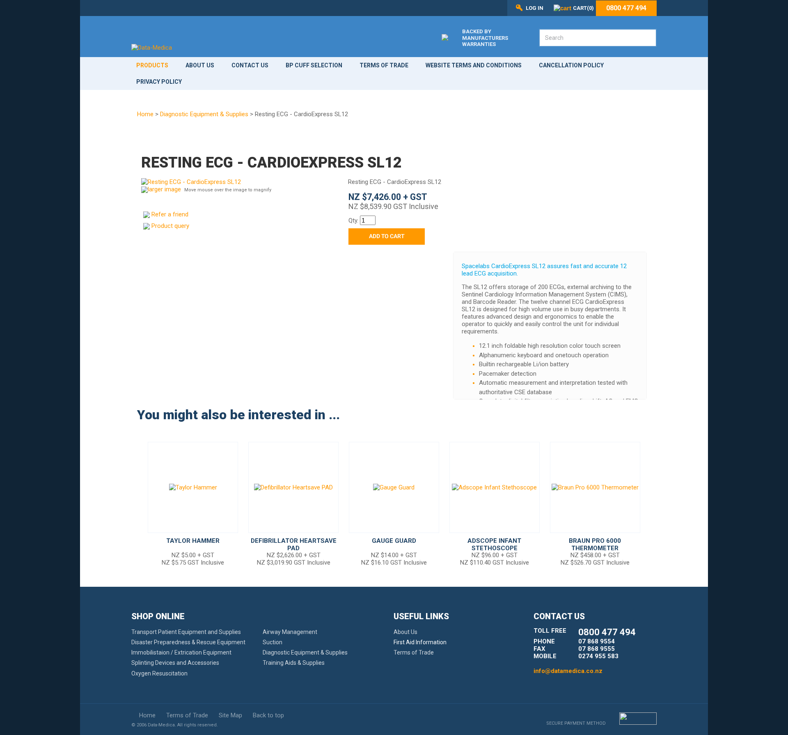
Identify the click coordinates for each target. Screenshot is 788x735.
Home (145, 114)
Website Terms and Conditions (474, 65)
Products (152, 65)
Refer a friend (169, 214)
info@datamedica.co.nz (568, 671)
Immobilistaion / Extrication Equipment (181, 652)
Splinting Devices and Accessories (175, 662)
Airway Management (290, 632)
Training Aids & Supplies (294, 662)
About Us (200, 65)
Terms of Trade (384, 65)
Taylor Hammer (193, 540)
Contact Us (249, 65)
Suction (272, 642)
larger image (164, 189)
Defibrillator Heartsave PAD (294, 544)
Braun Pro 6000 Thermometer (595, 544)
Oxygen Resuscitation (159, 673)
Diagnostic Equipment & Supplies (204, 114)
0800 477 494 (626, 8)
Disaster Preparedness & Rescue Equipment (188, 642)
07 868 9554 (596, 641)
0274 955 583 (598, 656)
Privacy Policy (159, 81)
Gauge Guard (394, 540)
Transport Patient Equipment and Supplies (186, 632)
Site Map (230, 715)
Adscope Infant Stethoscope (494, 544)
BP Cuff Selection (314, 65)
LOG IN (534, 8)
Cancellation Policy (571, 65)
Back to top (268, 715)
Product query (170, 226)
